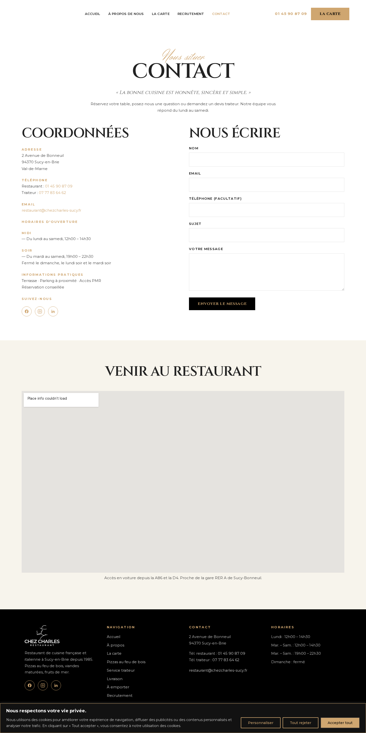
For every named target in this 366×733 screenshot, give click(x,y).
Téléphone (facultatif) (215, 198)
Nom (193, 148)
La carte (161, 14)
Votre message (206, 249)
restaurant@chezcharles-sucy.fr (51, 210)
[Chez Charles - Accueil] (28, 14)
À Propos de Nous (126, 14)
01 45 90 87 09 (291, 13)
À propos (115, 645)
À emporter (118, 687)
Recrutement (191, 14)
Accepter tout (340, 723)
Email (195, 173)
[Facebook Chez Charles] (27, 311)
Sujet (195, 224)
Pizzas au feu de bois (126, 662)
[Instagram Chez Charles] (40, 311)
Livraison (114, 679)
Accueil (92, 14)
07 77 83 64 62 (52, 192)
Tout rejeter (300, 723)
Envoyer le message (222, 303)
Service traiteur (121, 670)
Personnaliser (260, 723)
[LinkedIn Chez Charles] (53, 311)
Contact (221, 14)
